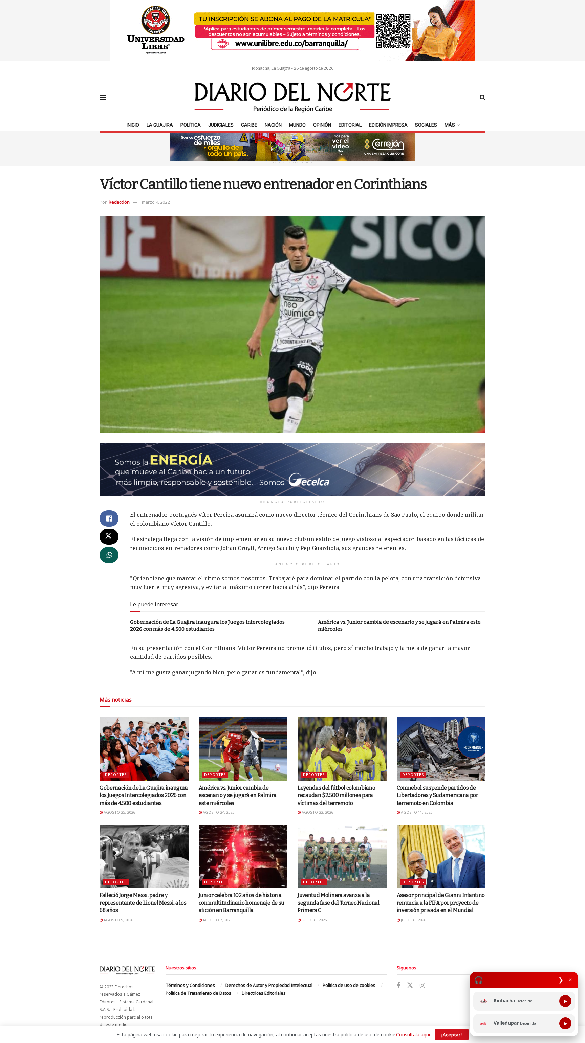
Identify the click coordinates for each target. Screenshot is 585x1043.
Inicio (133, 125)
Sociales (426, 125)
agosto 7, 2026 (217, 919)
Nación (273, 125)
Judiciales (221, 125)
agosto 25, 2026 (119, 812)
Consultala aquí (413, 1034)
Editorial (350, 125)
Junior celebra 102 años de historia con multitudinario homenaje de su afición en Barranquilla (241, 902)
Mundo (297, 125)
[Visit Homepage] (293, 97)
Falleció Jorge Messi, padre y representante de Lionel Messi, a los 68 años (143, 902)
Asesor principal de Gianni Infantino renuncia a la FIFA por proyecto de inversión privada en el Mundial (441, 902)
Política (190, 125)
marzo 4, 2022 (156, 202)
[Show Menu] (103, 97)
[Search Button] (482, 97)
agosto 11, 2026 (416, 812)
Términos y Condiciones (190, 985)
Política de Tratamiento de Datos (198, 993)
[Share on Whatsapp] (109, 555)
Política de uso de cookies (349, 985)
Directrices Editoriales (264, 993)
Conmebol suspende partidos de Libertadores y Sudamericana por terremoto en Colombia (437, 795)
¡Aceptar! (451, 1035)
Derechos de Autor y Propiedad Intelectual (268, 985)
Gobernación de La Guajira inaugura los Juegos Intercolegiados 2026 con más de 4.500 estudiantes (144, 795)
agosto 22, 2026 (317, 812)
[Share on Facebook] (109, 518)
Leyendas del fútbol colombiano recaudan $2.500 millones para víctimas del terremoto (336, 795)
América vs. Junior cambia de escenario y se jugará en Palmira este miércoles (238, 795)
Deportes (116, 774)
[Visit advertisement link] (292, 30)
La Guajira (160, 125)
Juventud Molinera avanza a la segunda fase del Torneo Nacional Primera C (339, 902)
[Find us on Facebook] (398, 986)
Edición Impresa (388, 125)
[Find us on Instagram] (422, 986)
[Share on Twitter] (109, 537)
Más (450, 125)
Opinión (322, 125)
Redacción (119, 202)
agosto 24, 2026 (218, 812)
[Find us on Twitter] (410, 985)
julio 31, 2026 (314, 919)
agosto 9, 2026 (118, 919)
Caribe (249, 125)
